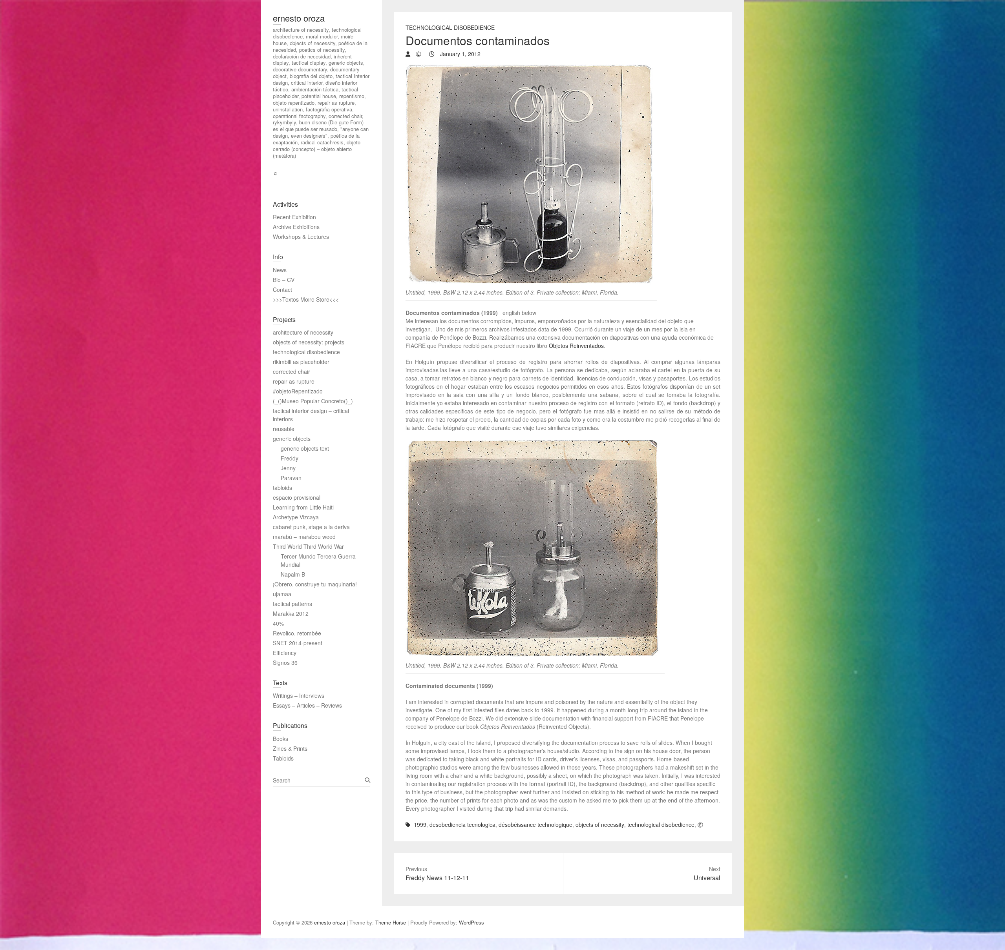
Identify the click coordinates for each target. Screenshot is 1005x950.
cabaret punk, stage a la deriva (311, 527)
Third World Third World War (308, 546)
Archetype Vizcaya (296, 517)
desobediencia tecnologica (462, 824)
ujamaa (282, 594)
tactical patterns (292, 604)
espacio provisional (296, 497)
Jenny (288, 468)
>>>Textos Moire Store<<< (306, 299)
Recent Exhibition (294, 217)
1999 (420, 824)
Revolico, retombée (297, 633)
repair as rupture (293, 381)
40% (278, 623)
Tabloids (283, 758)
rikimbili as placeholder (301, 362)
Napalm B (293, 574)
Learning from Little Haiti (303, 507)
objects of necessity (600, 824)
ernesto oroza (299, 18)
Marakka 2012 (291, 613)
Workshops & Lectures (301, 236)
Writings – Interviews (298, 695)
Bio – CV (283, 280)
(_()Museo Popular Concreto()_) (313, 401)
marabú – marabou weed (304, 537)
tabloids (282, 487)
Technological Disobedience (450, 27)
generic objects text (305, 448)
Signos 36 (285, 662)
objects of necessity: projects (308, 342)
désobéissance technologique (535, 824)
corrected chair (291, 371)
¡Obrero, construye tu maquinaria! (315, 584)
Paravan (291, 478)
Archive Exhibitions (296, 227)
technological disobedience (660, 824)
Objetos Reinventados (576, 345)
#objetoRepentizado (298, 391)
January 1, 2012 (460, 54)
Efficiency (284, 653)
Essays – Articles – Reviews (307, 705)
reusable (283, 429)
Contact (282, 289)
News (280, 270)
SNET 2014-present (297, 643)
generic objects (292, 438)
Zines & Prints (290, 748)
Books (280, 739)
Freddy (289, 458)
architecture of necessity (303, 332)
